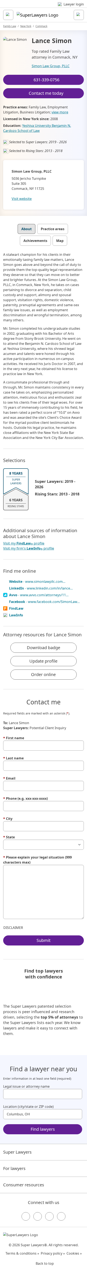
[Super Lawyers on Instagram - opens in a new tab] (37, 1216)
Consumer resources (23, 1185)
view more (60, 112)
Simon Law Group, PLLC (50, 66)
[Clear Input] (77, 1093)
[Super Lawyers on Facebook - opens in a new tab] (26, 1216)
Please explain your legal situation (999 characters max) (37, 860)
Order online (43, 674)
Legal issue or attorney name (26, 1086)
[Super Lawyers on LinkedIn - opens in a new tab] (61, 1216)
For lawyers (14, 1168)
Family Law (9, 26)
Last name (13, 758)
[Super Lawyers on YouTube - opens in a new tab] (49, 1216)
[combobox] (42, 1094)
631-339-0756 (46, 80)
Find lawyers (43, 1129)
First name (13, 738)
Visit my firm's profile (28, 548)
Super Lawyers (17, 1152)
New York (25, 26)
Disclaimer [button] (13, 927)
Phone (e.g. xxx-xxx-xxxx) (25, 798)
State (9, 837)
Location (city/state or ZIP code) (28, 1106)
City (7, 818)
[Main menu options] (8, 15)
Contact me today (46, 93)
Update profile (43, 661)
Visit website (22, 198)
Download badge (43, 647)
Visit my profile (23, 543)
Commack (41, 26)
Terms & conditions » (22, 1253)
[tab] (26, 229)
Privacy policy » (53, 1253)
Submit (43, 940)
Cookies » (74, 1253)
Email (9, 778)
